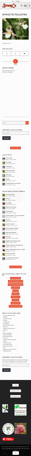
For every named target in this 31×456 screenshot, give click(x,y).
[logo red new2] (12, 6)
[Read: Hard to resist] (3, 158)
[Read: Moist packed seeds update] (3, 229)
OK (15, 453)
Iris (3, 331)
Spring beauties (9, 211)
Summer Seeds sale (10, 170)
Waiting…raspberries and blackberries (14, 245)
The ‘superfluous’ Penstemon (12, 257)
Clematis (5, 320)
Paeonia (5, 341)
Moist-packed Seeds (7, 336)
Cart (13, 1)
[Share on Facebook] (6, 53)
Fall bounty (8, 236)
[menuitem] (13, 1)
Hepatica (5, 330)
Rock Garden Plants (7, 344)
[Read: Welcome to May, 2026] (3, 207)
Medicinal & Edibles (7, 335)
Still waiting (8, 174)
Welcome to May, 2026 (11, 207)
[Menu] (24, 6)
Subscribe (6, 138)
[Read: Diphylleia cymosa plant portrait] (3, 241)
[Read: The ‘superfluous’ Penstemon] (3, 258)
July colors (8, 219)
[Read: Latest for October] (3, 224)
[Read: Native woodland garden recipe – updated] (3, 250)
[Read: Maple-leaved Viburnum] (3, 233)
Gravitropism (9, 166)
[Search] (20, 6)
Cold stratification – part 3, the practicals (15, 215)
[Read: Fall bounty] (3, 237)
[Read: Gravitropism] (3, 167)
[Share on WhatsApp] (15, 53)
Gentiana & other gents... (8, 325)
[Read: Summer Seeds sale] (3, 171)
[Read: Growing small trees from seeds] (3, 184)
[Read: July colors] (3, 220)
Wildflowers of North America (9, 349)
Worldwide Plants (7, 351)
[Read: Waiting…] (3, 179)
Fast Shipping (6, 323)
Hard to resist (9, 158)
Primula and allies (7, 343)
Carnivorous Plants (7, 318)
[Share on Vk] (24, 53)
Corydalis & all (6, 322)
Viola (4, 347)
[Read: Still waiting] (3, 175)
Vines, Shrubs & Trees (8, 346)
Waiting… (8, 179)
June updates (9, 202)
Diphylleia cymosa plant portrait (13, 241)
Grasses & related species (9, 328)
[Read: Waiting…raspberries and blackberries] (3, 246)
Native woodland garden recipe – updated (15, 249)
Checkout (18, 1)
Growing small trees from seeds (13, 183)
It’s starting (8, 162)
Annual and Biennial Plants (9, 315)
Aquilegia (5, 317)
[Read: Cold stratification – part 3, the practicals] (3, 216)
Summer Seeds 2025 (10, 253)
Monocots (5, 338)
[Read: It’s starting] (3, 162)
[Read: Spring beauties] (3, 212)
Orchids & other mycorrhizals (9, 339)
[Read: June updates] (3, 203)
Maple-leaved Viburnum (11, 232)
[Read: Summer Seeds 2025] (3, 254)
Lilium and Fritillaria (7, 333)
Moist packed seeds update (12, 228)
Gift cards (5, 326)
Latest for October (10, 224)
